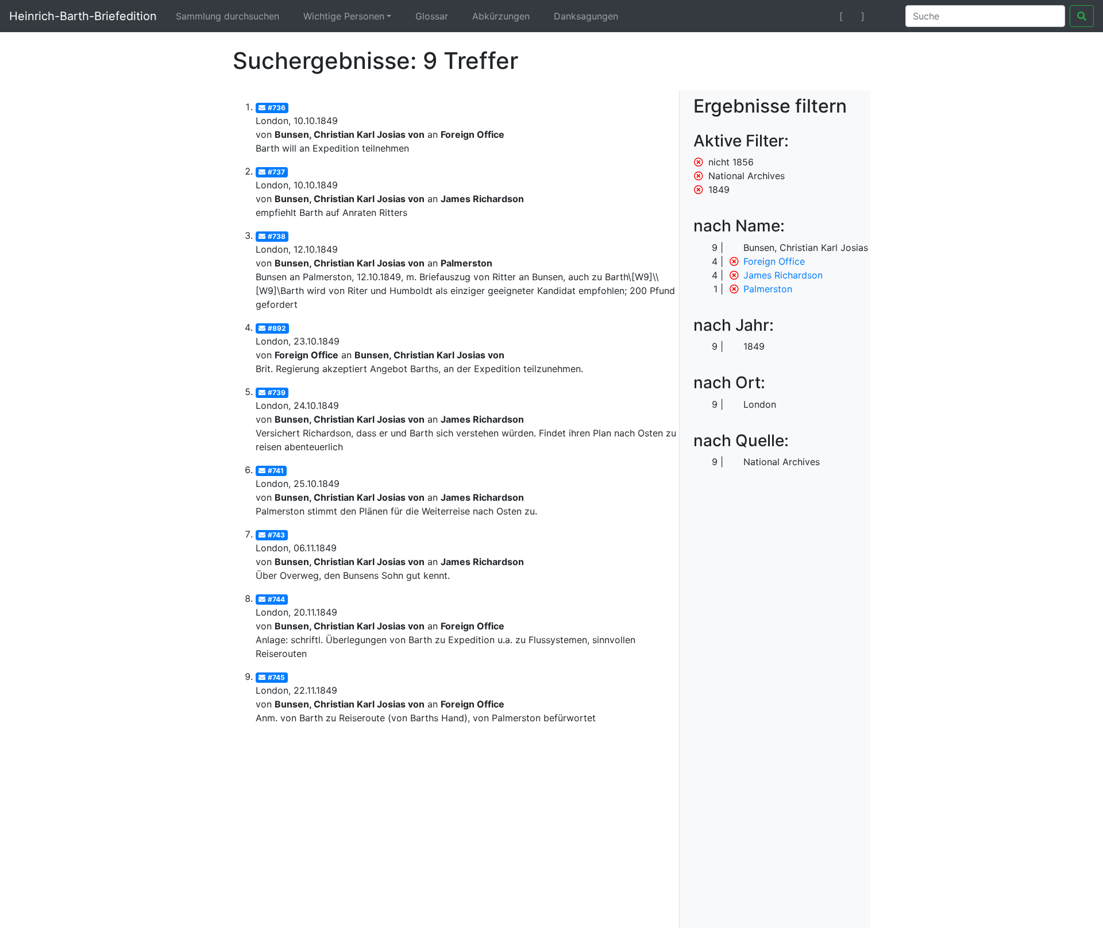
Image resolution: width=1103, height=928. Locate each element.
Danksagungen (586, 16)
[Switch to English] (882, 16)
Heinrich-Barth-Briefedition (83, 16)
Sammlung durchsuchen (227, 16)
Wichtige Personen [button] (343, 16)
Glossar (431, 16)
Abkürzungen (501, 16)
